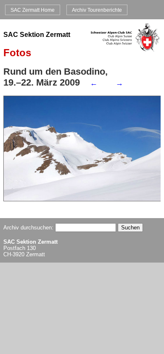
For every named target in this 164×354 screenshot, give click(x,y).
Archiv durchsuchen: (29, 227)
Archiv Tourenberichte (97, 10)
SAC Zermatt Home (33, 10)
